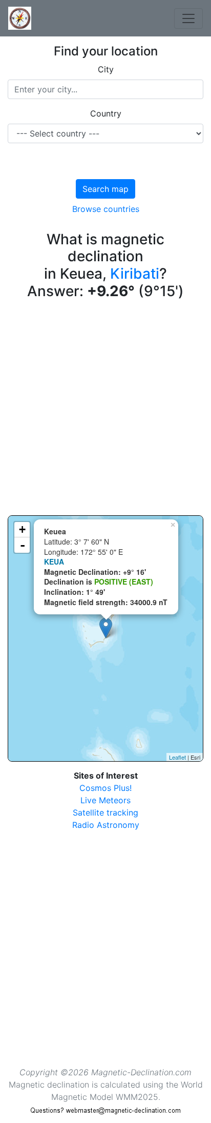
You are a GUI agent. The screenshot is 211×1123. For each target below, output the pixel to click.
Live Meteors (105, 800)
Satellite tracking (105, 812)
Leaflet (177, 757)
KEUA (54, 561)
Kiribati (134, 273)
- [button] (22, 545)
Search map (105, 189)
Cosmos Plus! (105, 788)
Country (105, 113)
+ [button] (22, 529)
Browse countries (105, 209)
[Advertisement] (105, 409)
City (106, 69)
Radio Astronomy (105, 825)
